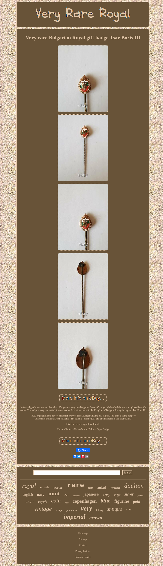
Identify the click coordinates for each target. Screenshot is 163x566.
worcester (115, 487)
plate (90, 487)
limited (101, 487)
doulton (134, 485)
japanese (91, 494)
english (28, 495)
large (117, 495)
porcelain (71, 510)
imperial (74, 516)
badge (59, 510)
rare (75, 485)
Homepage (83, 533)
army (106, 495)
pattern (140, 496)
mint (54, 493)
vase (67, 502)
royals (42, 502)
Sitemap (83, 539)
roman (76, 495)
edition (30, 502)
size (128, 510)
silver (129, 494)
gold (136, 501)
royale (44, 486)
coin (56, 501)
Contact (82, 545)
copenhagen (85, 501)
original (58, 487)
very (86, 508)
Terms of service (83, 557)
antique (114, 509)
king (99, 510)
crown (95, 517)
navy (40, 495)
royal (29, 485)
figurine (121, 501)
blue (105, 501)
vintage (43, 508)
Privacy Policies (82, 551)
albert (66, 495)
